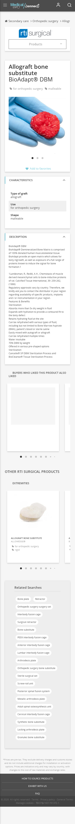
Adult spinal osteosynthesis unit (34, 706)
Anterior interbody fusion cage (34, 645)
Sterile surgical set (27, 675)
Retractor (40, 599)
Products (35, 44)
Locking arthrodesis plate (31, 729)
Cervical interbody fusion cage (34, 714)
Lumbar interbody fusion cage (33, 652)
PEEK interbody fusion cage (32, 637)
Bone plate (23, 599)
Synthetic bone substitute (31, 722)
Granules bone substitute (31, 737)
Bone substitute (26, 629)
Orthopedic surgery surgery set (34, 606)
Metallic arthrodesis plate (31, 698)
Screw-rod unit (25, 683)
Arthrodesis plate (27, 660)
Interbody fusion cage (29, 614)
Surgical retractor (27, 622)
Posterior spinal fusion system (34, 691)
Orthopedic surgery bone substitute (36, 668)
